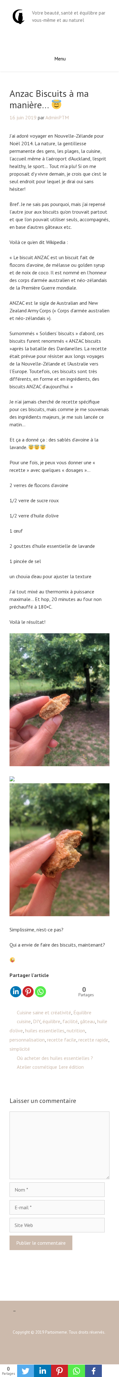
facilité (70, 1021)
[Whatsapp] (40, 991)
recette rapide (93, 1039)
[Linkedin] (15, 991)
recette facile (61, 1039)
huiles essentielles (44, 1030)
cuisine (24, 1021)
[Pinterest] (28, 991)
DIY (36, 1021)
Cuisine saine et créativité (44, 1012)
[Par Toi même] (18, 16)
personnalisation (27, 1039)
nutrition (76, 1030)
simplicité (20, 1049)
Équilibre (82, 1012)
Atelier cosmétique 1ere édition (50, 1067)
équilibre (51, 1021)
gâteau (87, 1021)
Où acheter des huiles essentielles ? (55, 1058)
